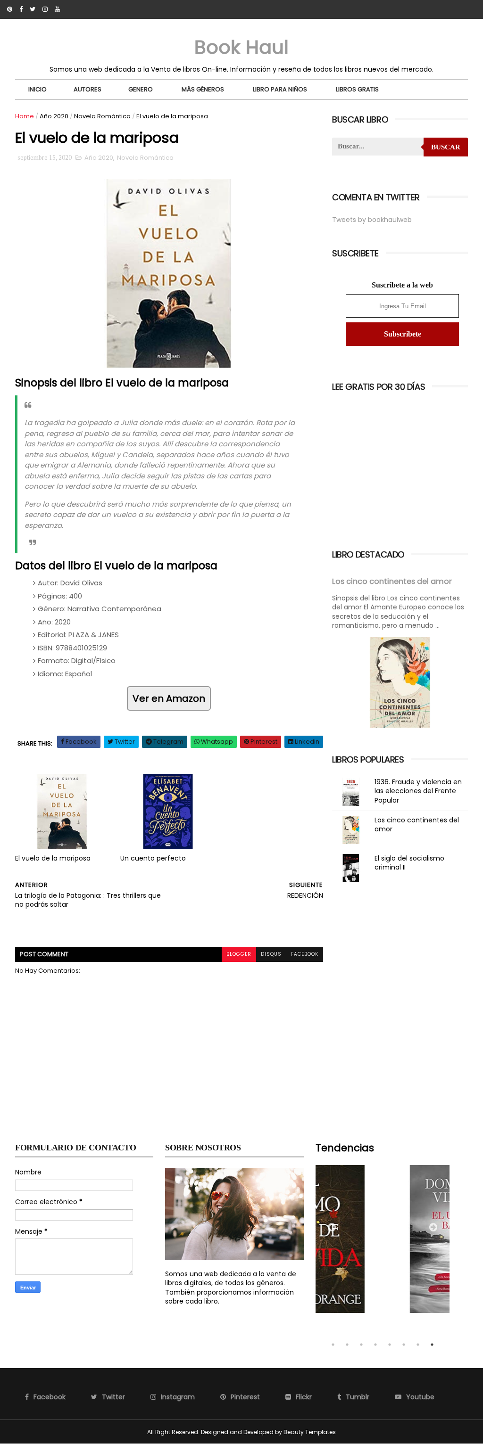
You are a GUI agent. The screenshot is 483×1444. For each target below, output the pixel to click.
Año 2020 (54, 116)
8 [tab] (432, 1344)
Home (24, 116)
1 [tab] (333, 1344)
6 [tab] (403, 1344)
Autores (87, 89)
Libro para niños (280, 89)
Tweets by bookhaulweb (372, 219)
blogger (238, 954)
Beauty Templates (309, 1432)
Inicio (37, 89)
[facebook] (21, 9)
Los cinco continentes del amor (392, 581)
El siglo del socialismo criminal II (409, 862)
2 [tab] (347, 1344)
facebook (304, 954)
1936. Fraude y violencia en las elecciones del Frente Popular (418, 791)
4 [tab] (375, 1344)
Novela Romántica (102, 116)
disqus (271, 954)
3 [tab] (361, 1344)
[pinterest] (9, 9)
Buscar (445, 147)
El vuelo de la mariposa (53, 858)
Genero (140, 89)
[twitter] (32, 9)
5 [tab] (389, 1344)
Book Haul (241, 47)
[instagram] (45, 9)
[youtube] (57, 9)
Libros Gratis (357, 89)
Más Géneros (203, 89)
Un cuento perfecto (153, 858)
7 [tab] (418, 1344)
